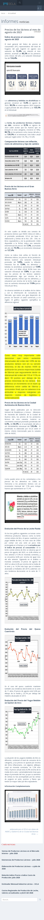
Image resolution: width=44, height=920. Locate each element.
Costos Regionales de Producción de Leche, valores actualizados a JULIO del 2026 (20, 891)
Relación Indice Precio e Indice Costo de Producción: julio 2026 (18, 876)
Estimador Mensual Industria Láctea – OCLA (20, 884)
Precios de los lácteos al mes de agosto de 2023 (22, 31)
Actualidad (12, 13)
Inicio (3, 13)
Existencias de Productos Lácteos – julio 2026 (21, 860)
